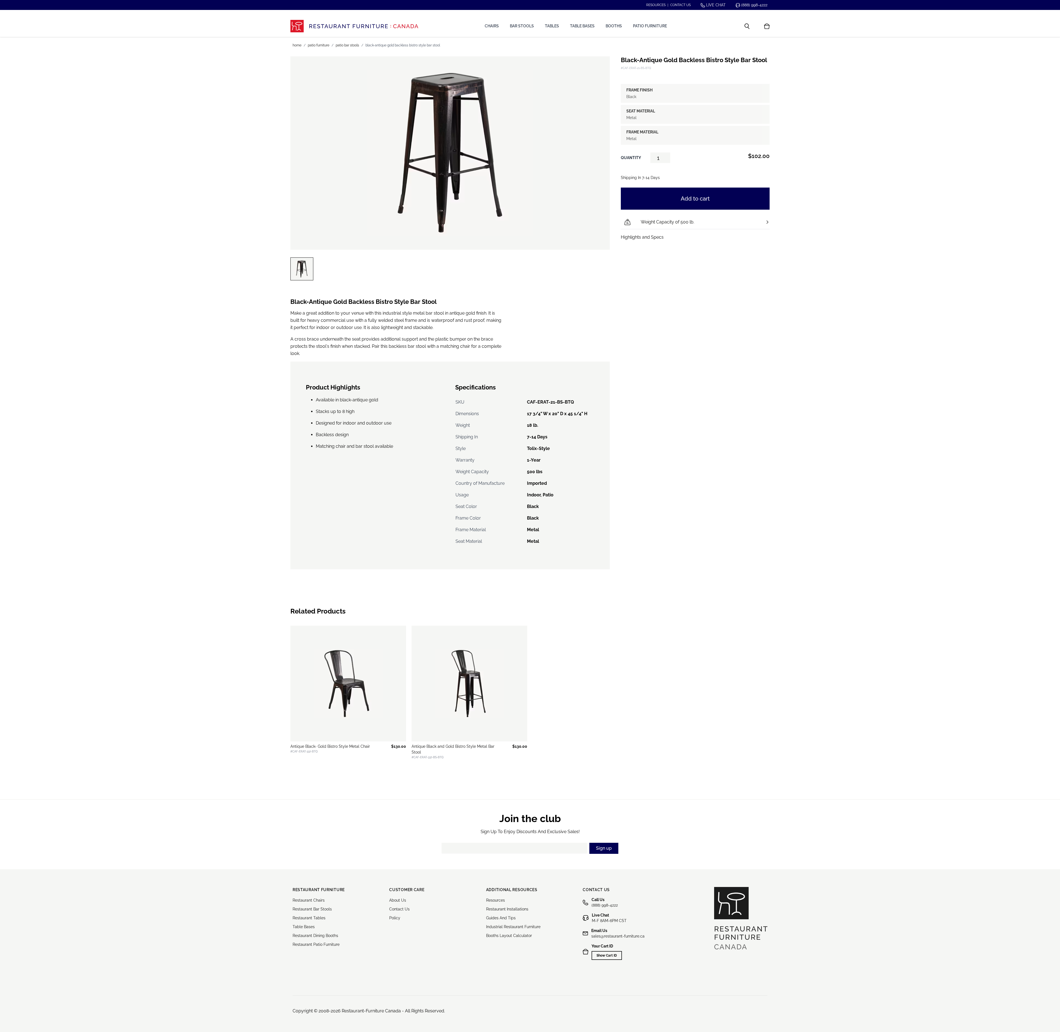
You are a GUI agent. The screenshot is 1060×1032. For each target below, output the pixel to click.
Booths (614, 26)
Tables (552, 26)
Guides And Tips (501, 918)
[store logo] (354, 26)
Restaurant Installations (507, 909)
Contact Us (399, 909)
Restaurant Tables (309, 918)
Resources (656, 5)
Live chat (715, 5)
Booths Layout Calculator (509, 935)
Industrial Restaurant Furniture (513, 927)
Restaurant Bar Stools (312, 909)
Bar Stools (522, 26)
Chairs (492, 26)
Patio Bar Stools (347, 45)
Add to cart (695, 198)
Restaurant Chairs (309, 900)
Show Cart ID (607, 955)
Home (297, 45)
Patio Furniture (650, 26)
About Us (397, 900)
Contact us (680, 5)
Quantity (631, 158)
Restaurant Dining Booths (315, 935)
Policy (394, 918)
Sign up (604, 848)
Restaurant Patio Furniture (316, 944)
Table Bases (582, 26)
